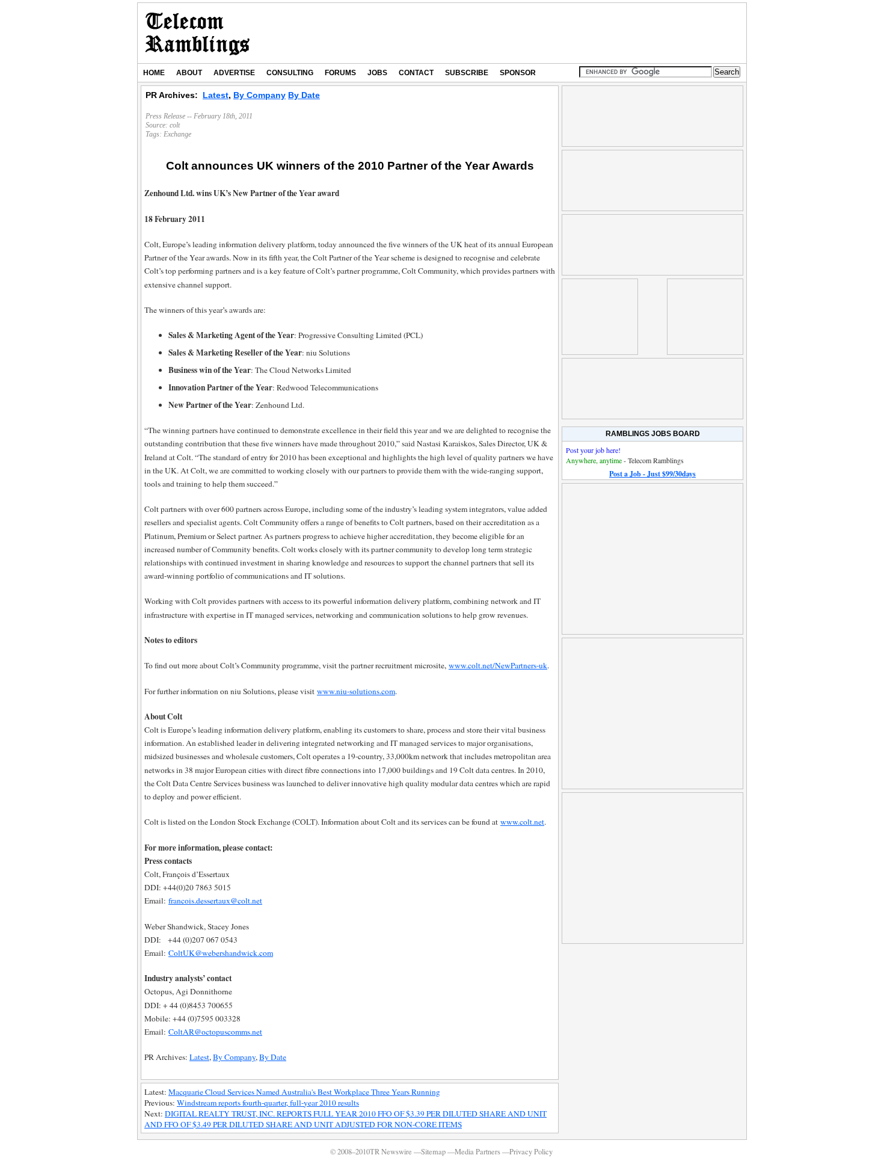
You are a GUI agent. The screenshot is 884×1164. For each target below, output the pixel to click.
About (189, 73)
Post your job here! (593, 450)
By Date (304, 95)
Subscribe (466, 73)
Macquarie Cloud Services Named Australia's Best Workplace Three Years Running (304, 1091)
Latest (216, 95)
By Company (259, 95)
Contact (416, 73)
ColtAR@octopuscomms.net (215, 1031)
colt (175, 125)
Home (154, 73)
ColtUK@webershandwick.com (220, 952)
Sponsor (518, 73)
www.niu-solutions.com (356, 691)
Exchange (177, 134)
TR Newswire (197, 33)
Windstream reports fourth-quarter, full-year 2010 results (268, 1102)
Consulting (289, 73)
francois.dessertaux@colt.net (215, 900)
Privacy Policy (531, 1152)
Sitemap (433, 1152)
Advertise (234, 73)
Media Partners (477, 1152)
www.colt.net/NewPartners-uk (498, 665)
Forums (340, 73)
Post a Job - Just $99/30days (652, 474)
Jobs (377, 73)
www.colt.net (522, 821)
